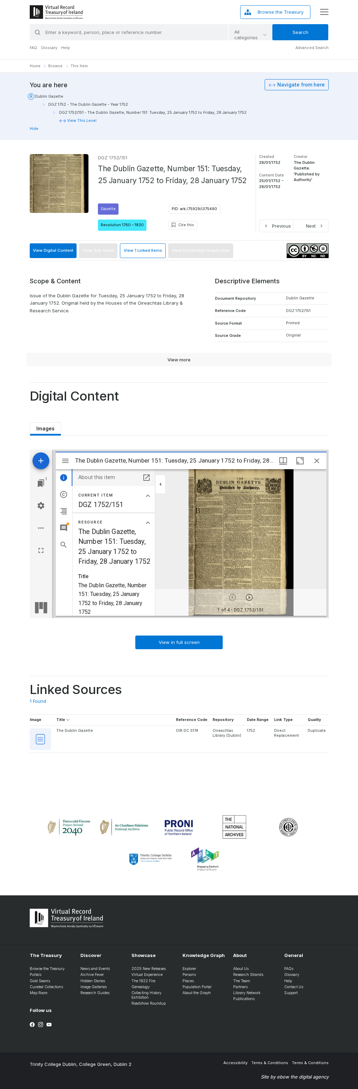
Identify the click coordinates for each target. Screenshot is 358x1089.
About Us (241, 968)
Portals (35, 974)
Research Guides (94, 993)
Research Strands (248, 974)
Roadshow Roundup (148, 1003)
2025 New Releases (148, 968)
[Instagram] (40, 1025)
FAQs (288, 968)
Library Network (246, 993)
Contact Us (293, 987)
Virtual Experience (147, 974)
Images (45, 426)
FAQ (33, 48)
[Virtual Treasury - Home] (56, 12)
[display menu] (324, 12)
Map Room (39, 993)
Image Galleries (93, 987)
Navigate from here (301, 85)
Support (291, 993)
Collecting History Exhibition (146, 995)
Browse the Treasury (47, 968)
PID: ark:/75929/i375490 (194, 209)
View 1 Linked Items (143, 250)
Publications (244, 999)
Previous (281, 226)
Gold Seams (40, 981)
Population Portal (197, 987)
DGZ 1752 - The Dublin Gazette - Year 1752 (88, 104)
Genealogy (140, 987)
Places (188, 981)
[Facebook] (32, 1025)
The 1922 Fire (143, 981)
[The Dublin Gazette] (40, 739)
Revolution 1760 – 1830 (122, 225)
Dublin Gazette (49, 96)
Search (300, 32)
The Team (241, 981)
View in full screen (179, 642)
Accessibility (235, 1063)
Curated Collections (46, 987)
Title (61, 719)
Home (35, 66)
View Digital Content (53, 250)
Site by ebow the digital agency (295, 1077)
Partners (240, 987)
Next (311, 226)
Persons (189, 974)
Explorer (189, 968)
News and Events (95, 968)
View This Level (81, 120)
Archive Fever (92, 974)
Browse (55, 66)
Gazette (108, 209)
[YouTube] (48, 1025)
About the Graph (196, 993)
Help (65, 48)
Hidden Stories (92, 981)
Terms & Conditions (269, 1063)
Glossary (49, 48)
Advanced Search (312, 48)
